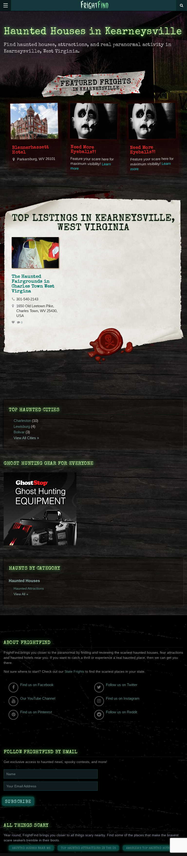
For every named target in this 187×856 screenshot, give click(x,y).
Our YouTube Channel (37, 698)
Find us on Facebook (37, 685)
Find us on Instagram (123, 698)
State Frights (74, 671)
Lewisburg (22, 426)
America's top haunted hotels (150, 848)
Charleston (22, 421)
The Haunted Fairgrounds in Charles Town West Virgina (33, 284)
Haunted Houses (24, 581)
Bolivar (19, 432)
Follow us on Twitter (121, 685)
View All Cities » (26, 438)
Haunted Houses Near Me (31, 848)
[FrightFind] (94, 5)
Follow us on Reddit (121, 712)
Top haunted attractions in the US (88, 848)
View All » (21, 594)
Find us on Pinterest (36, 712)
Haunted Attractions (29, 588)
